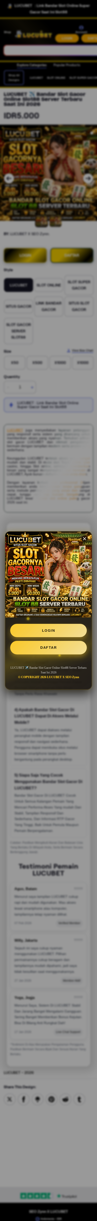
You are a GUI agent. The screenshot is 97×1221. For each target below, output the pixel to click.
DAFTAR (48, 647)
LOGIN (48, 630)
